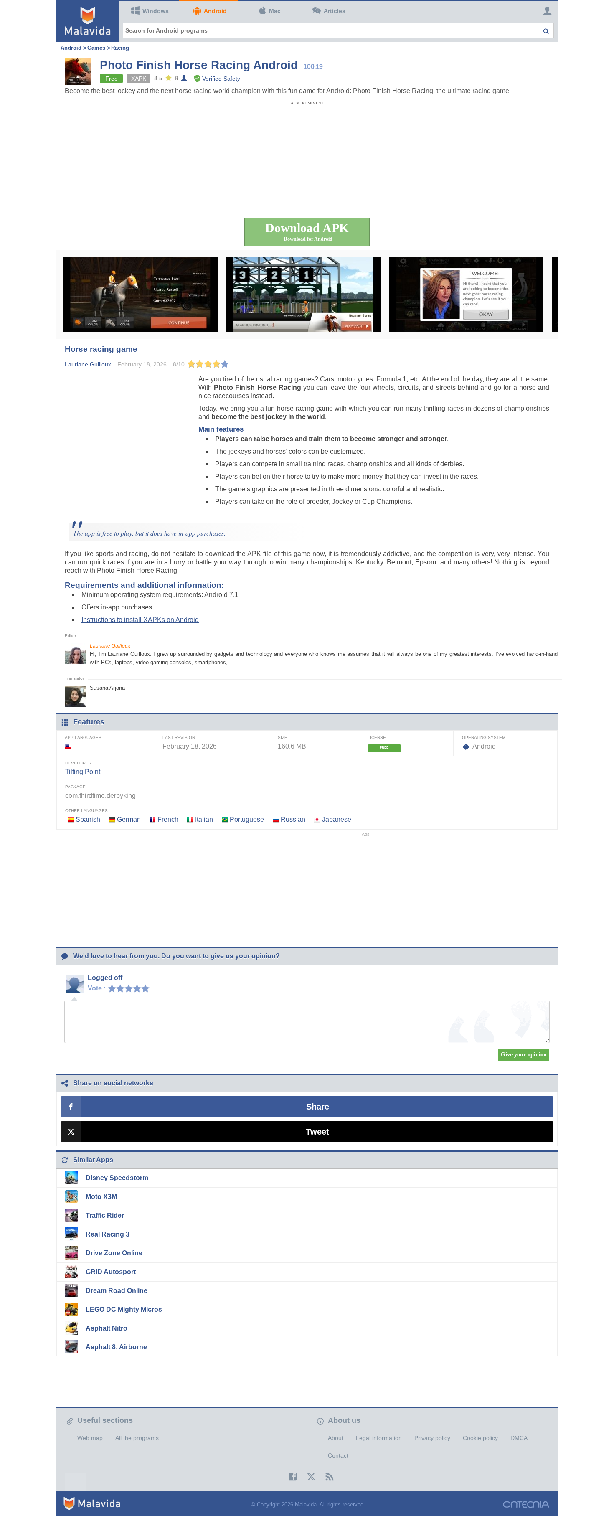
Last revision (178, 737)
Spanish (88, 819)
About (335, 1438)
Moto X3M (101, 1196)
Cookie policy (480, 1438)
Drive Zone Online (114, 1253)
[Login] (545, 10)
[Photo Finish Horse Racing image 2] (303, 294)
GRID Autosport (111, 1271)
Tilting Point (82, 771)
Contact (338, 1455)
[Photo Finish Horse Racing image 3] (466, 294)
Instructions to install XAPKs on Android (140, 619)
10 (147, 988)
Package (75, 787)
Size (282, 737)
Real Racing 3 (107, 1234)
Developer (78, 763)
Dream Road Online (116, 1290)
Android (215, 11)
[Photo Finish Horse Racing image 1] (140, 294)
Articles (334, 11)
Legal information (379, 1438)
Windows (155, 11)
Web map (90, 1438)
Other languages (86, 810)
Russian (293, 819)
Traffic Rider (105, 1215)
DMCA (519, 1438)
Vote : (97, 988)
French (167, 819)
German (129, 819)
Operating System (483, 737)
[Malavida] (87, 21)
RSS (325, 1477)
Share (317, 1106)
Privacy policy (432, 1438)
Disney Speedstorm (117, 1177)
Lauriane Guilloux (110, 646)
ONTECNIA (526, 1504)
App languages (83, 737)
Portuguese (247, 819)
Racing (120, 48)
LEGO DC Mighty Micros (124, 1309)
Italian (204, 819)
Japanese (336, 819)
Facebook (288, 1477)
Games (96, 48)
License (377, 737)
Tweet (317, 1131)
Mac (275, 11)
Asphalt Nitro (106, 1328)
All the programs (137, 1438)
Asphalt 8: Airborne (116, 1347)
